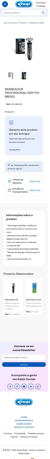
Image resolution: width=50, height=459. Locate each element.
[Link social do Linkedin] (31, 386)
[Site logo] (24, 3)
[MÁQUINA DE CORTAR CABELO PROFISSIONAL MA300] (13, 288)
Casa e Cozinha (9, 22)
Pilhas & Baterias (34, 306)
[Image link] (24, 401)
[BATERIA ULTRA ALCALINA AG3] (34, 288)
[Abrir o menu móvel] (5, 4)
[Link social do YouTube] (24, 386)
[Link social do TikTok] (38, 386)
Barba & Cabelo (37, 22)
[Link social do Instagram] (17, 386)
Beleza (23, 22)
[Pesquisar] (43, 12)
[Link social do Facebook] (10, 386)
